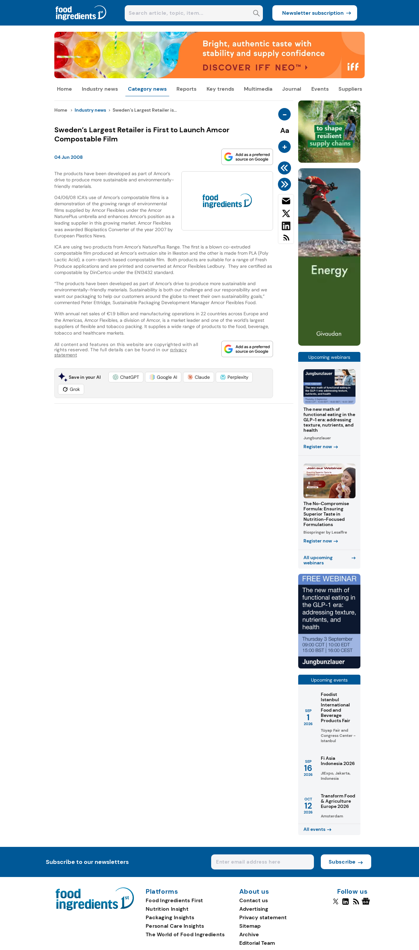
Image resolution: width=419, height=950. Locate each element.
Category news (147, 89)
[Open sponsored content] (209, 76)
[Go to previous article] (285, 167)
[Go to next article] (285, 184)
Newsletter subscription (313, 13)
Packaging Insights (170, 917)
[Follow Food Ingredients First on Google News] (367, 904)
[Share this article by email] (286, 202)
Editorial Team (257, 943)
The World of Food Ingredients (185, 934)
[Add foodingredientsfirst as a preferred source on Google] (247, 157)
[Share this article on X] (286, 215)
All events (314, 829)
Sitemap (250, 926)
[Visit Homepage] (81, 24)
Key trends (220, 89)
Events (320, 89)
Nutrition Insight (167, 909)
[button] (125, 377)
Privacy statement (263, 917)
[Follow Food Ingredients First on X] (335, 904)
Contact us (253, 900)
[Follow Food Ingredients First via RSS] (356, 904)
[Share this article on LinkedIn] (286, 227)
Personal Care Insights (175, 926)
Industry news (100, 89)
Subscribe (342, 862)
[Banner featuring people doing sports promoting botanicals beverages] (329, 344)
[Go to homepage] (95, 908)
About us (254, 891)
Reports (186, 89)
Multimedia (258, 89)
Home (64, 89)
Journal (291, 89)
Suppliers (350, 89)
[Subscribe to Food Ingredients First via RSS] (286, 240)
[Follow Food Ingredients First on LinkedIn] (345, 904)
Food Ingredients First (174, 900)
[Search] (256, 14)
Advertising (253, 909)
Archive (249, 934)
